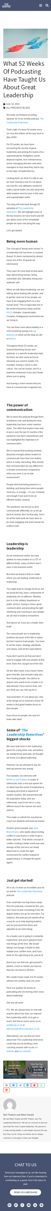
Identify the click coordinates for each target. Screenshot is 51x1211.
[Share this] (13, 1085)
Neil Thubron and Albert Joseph (18, 1115)
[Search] (47, 5)
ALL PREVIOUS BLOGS (18, 108)
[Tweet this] (20, 1085)
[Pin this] (34, 1085)
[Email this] (6, 1085)
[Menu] (41, 5)
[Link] (6, 5)
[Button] (9, 1205)
